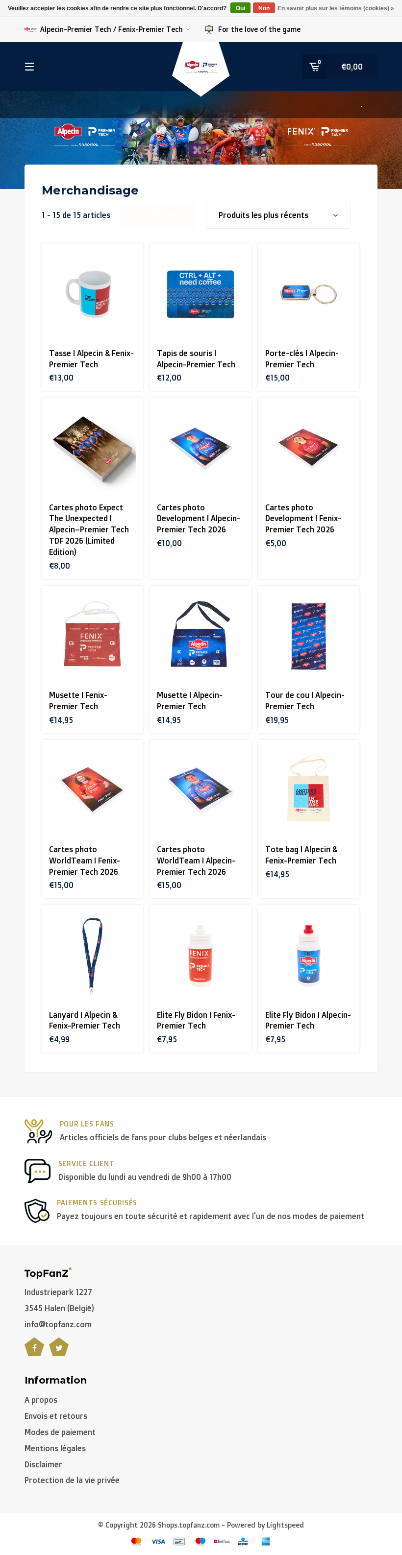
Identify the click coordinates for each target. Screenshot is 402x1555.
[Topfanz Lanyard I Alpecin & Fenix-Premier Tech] (92, 955)
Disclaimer (43, 1464)
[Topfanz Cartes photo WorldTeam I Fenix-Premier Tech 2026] (92, 790)
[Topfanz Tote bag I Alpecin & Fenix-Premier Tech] (308, 790)
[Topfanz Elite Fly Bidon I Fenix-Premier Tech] (200, 955)
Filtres (164, 215)
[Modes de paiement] (136, 1541)
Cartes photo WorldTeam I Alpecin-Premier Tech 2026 (196, 860)
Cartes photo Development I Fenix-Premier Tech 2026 (303, 518)
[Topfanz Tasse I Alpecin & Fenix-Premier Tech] (92, 294)
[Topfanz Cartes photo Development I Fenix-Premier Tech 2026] (308, 448)
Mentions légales (55, 1448)
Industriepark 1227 (58, 1292)
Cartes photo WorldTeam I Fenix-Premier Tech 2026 (84, 860)
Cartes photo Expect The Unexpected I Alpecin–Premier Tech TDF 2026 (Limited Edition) (89, 529)
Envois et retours (56, 1416)
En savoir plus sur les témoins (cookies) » (335, 8)
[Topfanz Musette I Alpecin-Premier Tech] (200, 636)
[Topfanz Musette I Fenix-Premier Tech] (92, 636)
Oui (240, 8)
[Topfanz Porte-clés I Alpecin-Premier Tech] (308, 294)
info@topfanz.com (58, 1324)
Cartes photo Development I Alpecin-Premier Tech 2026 (198, 518)
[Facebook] (34, 1352)
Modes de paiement (60, 1432)
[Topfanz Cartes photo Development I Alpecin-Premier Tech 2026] (200, 448)
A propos (41, 1400)
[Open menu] (29, 66)
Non (264, 8)
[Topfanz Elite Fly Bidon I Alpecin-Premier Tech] (308, 955)
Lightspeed (285, 1525)
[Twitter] (59, 1352)
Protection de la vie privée (72, 1480)
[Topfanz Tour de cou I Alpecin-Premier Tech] (308, 636)
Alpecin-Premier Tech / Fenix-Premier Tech (111, 29)
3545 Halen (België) (59, 1308)
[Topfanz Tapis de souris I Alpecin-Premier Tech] (200, 294)
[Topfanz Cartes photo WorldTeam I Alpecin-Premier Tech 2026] (200, 790)
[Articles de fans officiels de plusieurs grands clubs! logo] (48, 1272)
